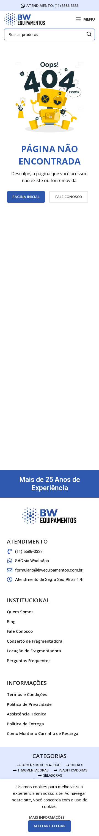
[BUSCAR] (89, 34)
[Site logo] (24, 18)
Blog (11, 621)
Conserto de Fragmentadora (34, 641)
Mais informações (47, 817)
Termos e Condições (27, 694)
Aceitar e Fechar (49, 825)
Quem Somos (20, 611)
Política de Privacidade (29, 704)
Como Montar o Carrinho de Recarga (42, 733)
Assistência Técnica (26, 714)
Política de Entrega (25, 723)
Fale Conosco (20, 631)
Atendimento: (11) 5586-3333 (52, 6)
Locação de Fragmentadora (34, 650)
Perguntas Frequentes (29, 660)
